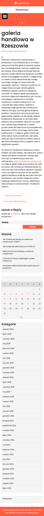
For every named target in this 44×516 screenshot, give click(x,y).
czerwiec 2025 (8, 387)
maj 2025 (6, 392)
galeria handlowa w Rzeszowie (27, 161)
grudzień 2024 (8, 416)
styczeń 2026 (8, 363)
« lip (21, 317)
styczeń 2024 (8, 464)
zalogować (16, 213)
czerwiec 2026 (8, 339)
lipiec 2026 (7, 334)
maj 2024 (6, 445)
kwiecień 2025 (8, 396)
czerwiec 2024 (9, 440)
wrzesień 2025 (8, 372)
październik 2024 (9, 425)
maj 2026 (6, 343)
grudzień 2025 (8, 368)
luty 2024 (6, 459)
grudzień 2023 (8, 469)
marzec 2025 (8, 401)
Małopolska (7, 498)
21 (28, 303)
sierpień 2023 (8, 483)
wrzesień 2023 (8, 478)
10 (5, 299)
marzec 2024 (8, 454)
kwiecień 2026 (8, 348)
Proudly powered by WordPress (17, 510)
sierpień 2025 (8, 377)
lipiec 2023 (7, 488)
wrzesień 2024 (8, 430)
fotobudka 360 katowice (14, 201)
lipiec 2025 (7, 382)
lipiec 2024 (7, 435)
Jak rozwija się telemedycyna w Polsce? (19, 246)
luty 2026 (6, 358)
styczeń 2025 (8, 411)
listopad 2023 (8, 474)
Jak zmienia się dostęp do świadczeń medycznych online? (18, 240)
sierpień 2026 (8, 329)
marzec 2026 (8, 353)
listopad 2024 (8, 421)
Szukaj (5, 222)
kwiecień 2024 (8, 449)
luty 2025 (6, 406)
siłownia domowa (13, 195)
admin (24, 51)
